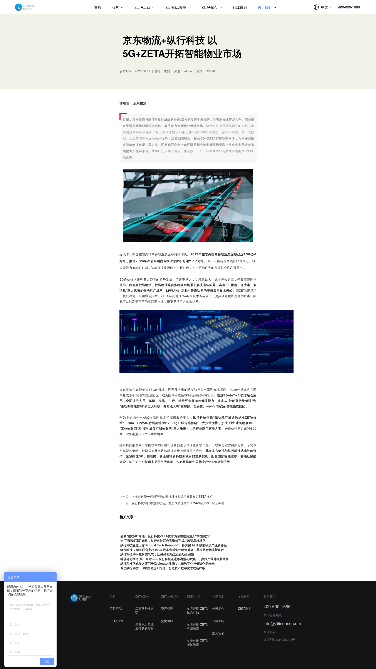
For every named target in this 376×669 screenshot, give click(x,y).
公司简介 (218, 608)
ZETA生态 (210, 7)
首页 (97, 7)
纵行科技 (25, 7)
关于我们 (265, 7)
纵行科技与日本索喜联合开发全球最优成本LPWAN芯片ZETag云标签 (178, 503)
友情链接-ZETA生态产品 (197, 610)
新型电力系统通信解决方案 (144, 626)
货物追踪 (167, 621)
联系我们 (270, 596)
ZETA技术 (116, 621)
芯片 (116, 7)
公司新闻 (218, 621)
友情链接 (244, 596)
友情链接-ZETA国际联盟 (197, 642)
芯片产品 (116, 608)
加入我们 (218, 633)
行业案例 (240, 7)
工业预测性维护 (144, 610)
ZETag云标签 (176, 7)
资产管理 (167, 608)
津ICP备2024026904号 (279, 639)
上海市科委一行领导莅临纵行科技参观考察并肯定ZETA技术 (172, 496)
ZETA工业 (142, 7)
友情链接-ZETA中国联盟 (197, 626)
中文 (325, 7)
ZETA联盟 (245, 608)
